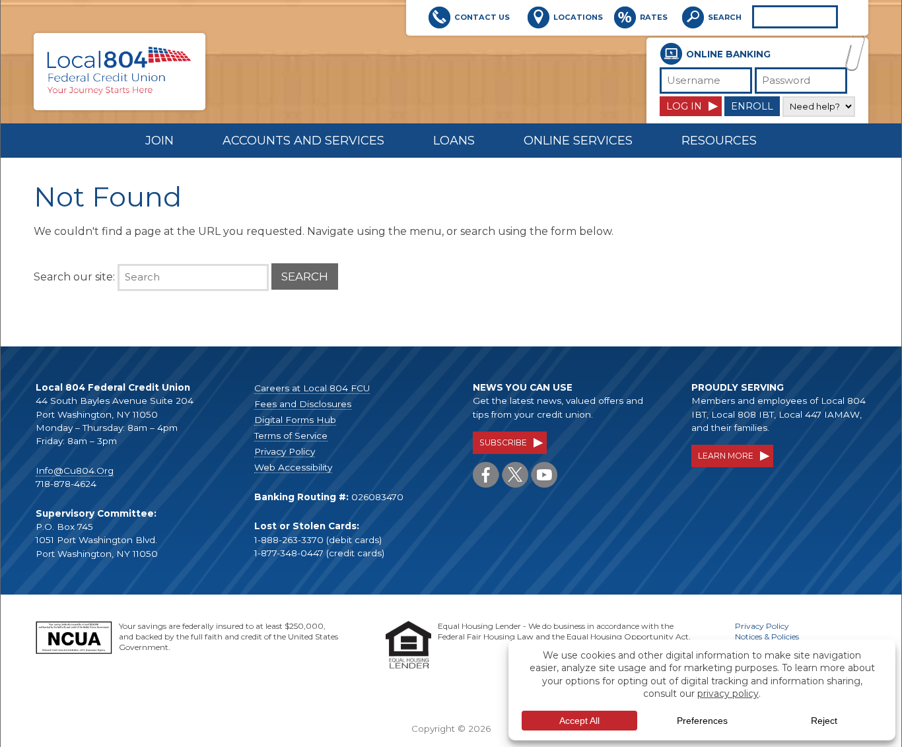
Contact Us (482, 17)
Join (159, 140)
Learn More (725, 456)
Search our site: (74, 277)
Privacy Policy (284, 451)
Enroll (752, 106)
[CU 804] (119, 91)
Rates (654, 17)
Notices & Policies (767, 636)
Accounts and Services (303, 140)
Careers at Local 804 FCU (312, 388)
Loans (454, 140)
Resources (719, 140)
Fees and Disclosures (302, 404)
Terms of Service (291, 435)
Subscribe (503, 442)
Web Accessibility (293, 467)
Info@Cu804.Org (75, 470)
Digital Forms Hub (295, 419)
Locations (578, 17)
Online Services (578, 140)
